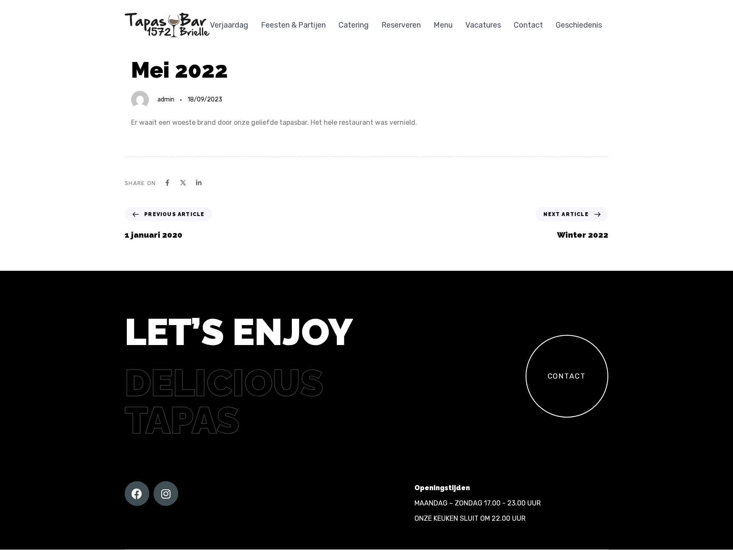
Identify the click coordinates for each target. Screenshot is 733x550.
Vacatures (483, 25)
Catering (354, 25)
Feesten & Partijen (293, 25)
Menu (443, 25)
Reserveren (401, 25)
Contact (528, 25)
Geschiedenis (579, 25)
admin (165, 99)
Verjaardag (229, 25)
